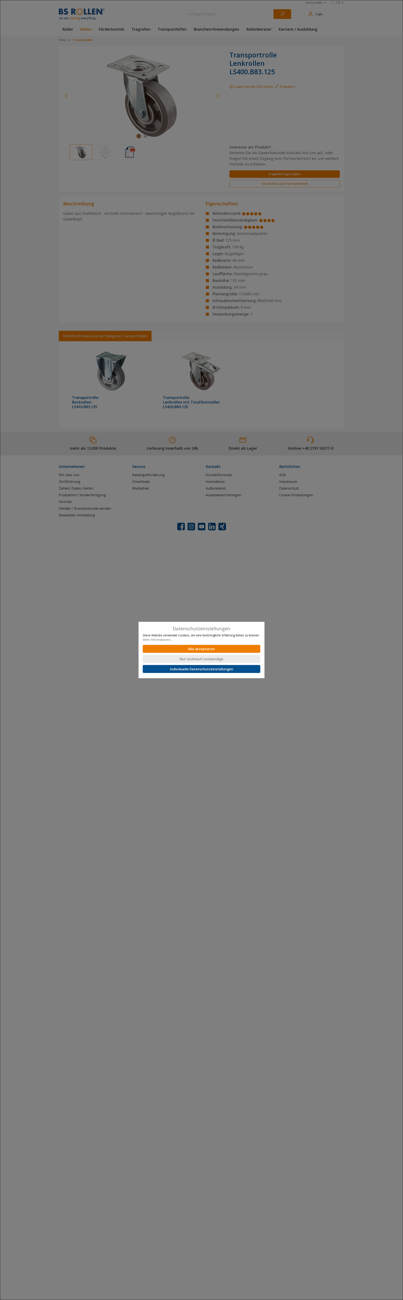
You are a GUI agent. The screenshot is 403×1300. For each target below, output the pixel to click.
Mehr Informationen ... (158, 640)
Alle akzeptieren (201, 649)
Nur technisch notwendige (201, 659)
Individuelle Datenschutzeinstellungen (201, 669)
